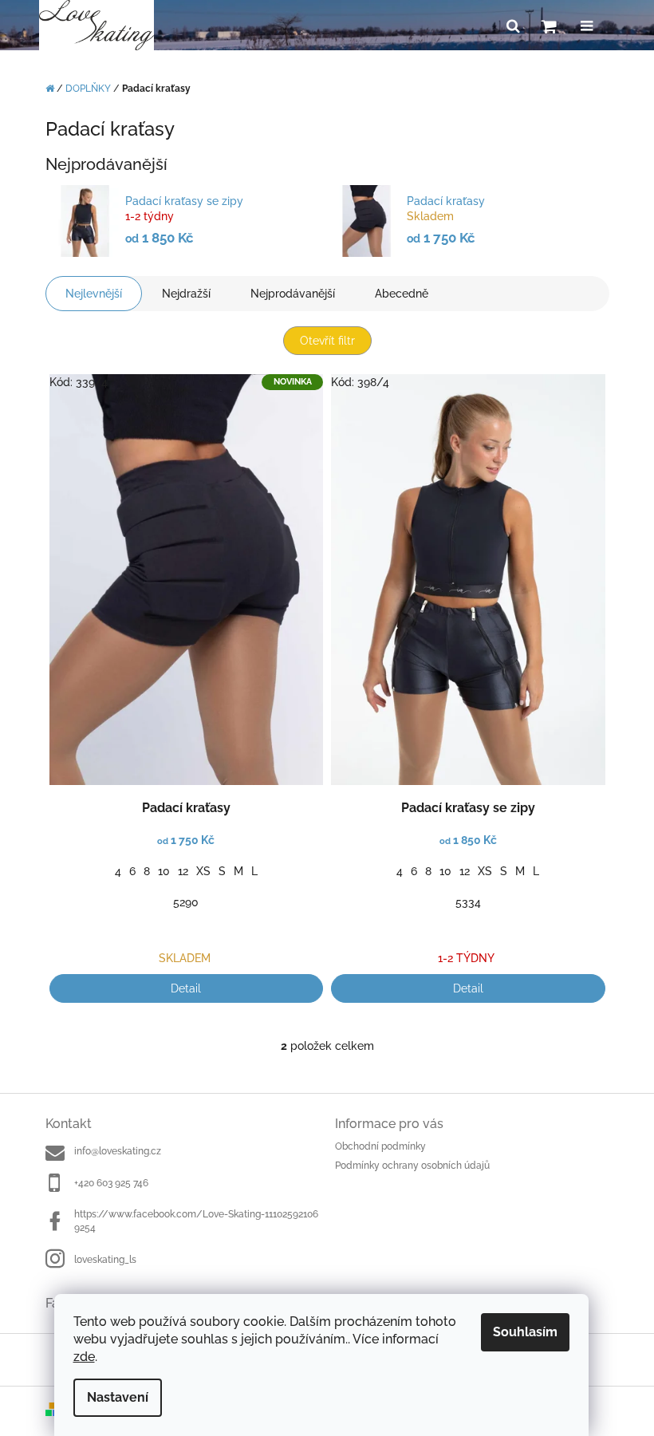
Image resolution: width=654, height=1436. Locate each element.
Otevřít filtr (327, 340)
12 (183, 871)
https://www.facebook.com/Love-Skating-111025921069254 (196, 1221)
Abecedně (401, 293)
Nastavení (117, 1397)
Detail (186, 988)
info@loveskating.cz (117, 1151)
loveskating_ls (105, 1259)
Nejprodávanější (292, 293)
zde (84, 1356)
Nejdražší (186, 293)
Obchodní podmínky (380, 1146)
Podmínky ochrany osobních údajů (412, 1165)
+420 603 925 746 (111, 1183)
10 (164, 871)
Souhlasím (525, 1331)
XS (203, 871)
